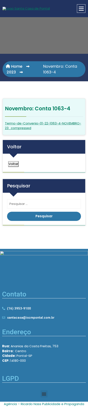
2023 (11, 72)
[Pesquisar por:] (44, 205)
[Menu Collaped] (81, 8)
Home (16, 66)
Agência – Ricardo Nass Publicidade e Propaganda (44, 404)
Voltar (13, 164)
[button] (44, 393)
